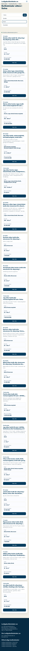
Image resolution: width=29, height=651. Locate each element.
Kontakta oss (4, 637)
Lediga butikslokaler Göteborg (9, 643)
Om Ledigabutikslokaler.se (8, 635)
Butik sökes (4, 3)
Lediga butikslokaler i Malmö (8, 644)
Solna (20, 3)
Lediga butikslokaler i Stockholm (9, 642)
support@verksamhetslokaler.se (9, 629)
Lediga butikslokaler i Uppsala (9, 646)
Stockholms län (13, 3)
